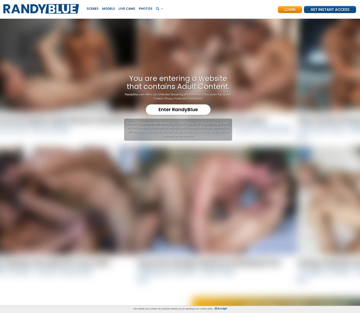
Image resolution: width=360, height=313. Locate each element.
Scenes (92, 8)
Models (108, 8)
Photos (145, 8)
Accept (222, 308)
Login (290, 9)
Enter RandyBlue (178, 109)
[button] (159, 8)
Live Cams (127, 8)
